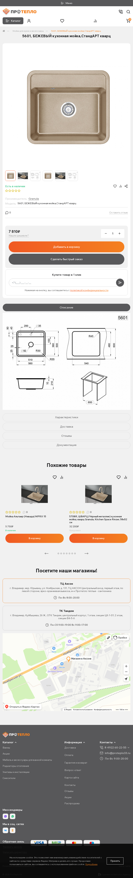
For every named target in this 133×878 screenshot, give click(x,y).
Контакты (70, 785)
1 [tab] (31, 503)
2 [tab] (34, 503)
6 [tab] (69, 553)
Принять (115, 860)
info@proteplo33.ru (117, 753)
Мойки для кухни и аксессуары (28, 31)
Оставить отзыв (118, 212)
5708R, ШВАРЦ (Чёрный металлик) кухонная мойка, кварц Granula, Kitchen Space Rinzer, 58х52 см (98, 519)
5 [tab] (66, 553)
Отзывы (68, 791)
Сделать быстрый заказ (67, 259)
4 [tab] (64, 553)
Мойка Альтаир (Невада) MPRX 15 (25, 516)
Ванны (6, 747)
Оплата (68, 755)
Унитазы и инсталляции (16, 772)
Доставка (70, 747)
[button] (29, 21)
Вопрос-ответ (72, 770)
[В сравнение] (62, 477)
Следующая (86, 553)
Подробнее (91, 864)
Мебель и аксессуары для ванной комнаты (27, 759)
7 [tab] (72, 553)
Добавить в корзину (66, 247)
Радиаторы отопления (16, 766)
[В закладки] (55, 477)
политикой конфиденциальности (89, 290)
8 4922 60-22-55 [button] (115, 747)
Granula (34, 198)
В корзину (35, 538)
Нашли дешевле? (19, 235)
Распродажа (71, 803)
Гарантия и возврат (75, 762)
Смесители (9, 778)
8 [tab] (75, 553)
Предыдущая (46, 553)
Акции (6, 753)
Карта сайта (71, 777)
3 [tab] (38, 503)
